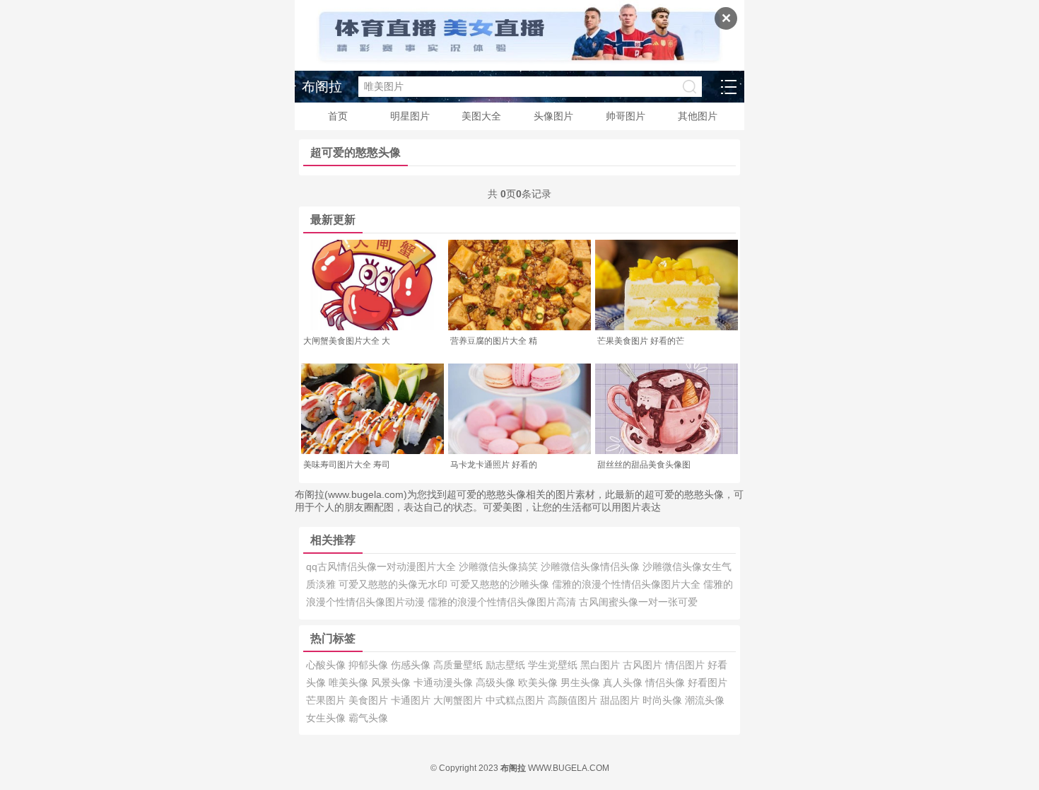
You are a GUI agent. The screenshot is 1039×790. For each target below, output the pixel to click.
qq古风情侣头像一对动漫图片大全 (382, 566)
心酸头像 (327, 664)
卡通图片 (412, 700)
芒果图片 (327, 700)
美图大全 (481, 116)
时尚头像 (663, 700)
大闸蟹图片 (459, 700)
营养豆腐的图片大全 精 (493, 341)
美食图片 (369, 700)
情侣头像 (666, 682)
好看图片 (707, 682)
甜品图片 (621, 700)
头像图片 (553, 116)
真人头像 (624, 682)
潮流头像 (704, 700)
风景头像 (392, 682)
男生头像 (581, 682)
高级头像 (497, 682)
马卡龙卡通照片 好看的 (493, 465)
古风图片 (644, 664)
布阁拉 (322, 86)
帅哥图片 (625, 116)
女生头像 (327, 718)
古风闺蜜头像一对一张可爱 (638, 602)
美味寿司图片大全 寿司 (346, 465)
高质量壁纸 (459, 664)
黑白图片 (601, 664)
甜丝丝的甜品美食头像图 (644, 465)
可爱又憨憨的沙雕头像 (501, 584)
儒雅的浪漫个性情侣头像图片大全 (627, 584)
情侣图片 (686, 664)
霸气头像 (368, 718)
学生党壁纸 (554, 664)
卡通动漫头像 (444, 682)
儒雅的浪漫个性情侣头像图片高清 (503, 602)
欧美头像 (539, 682)
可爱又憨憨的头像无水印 (394, 584)
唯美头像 (350, 682)
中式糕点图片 (517, 700)
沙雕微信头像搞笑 (500, 566)
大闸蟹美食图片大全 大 (346, 341)
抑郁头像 (369, 664)
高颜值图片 (574, 700)
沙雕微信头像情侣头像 (591, 566)
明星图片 (410, 116)
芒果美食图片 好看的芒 (640, 341)
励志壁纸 (507, 664)
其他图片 (697, 116)
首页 (338, 116)
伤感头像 (412, 664)
